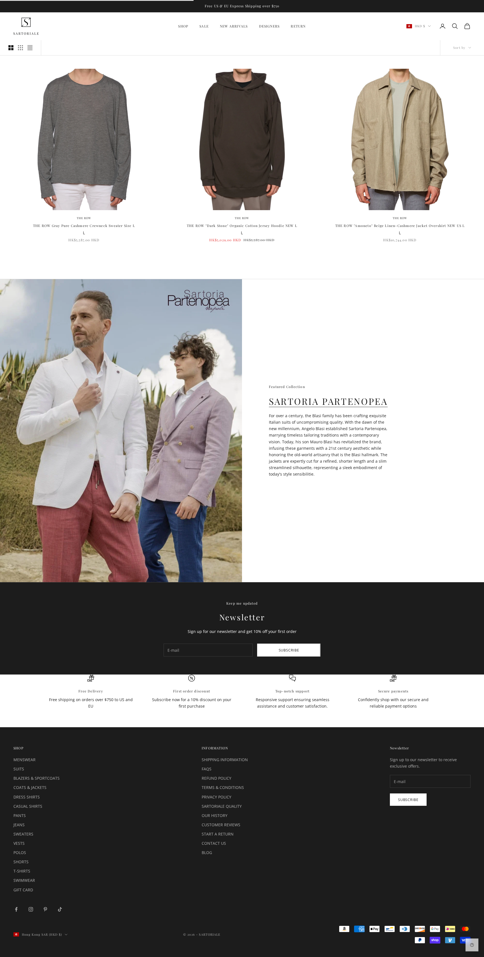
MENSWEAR (24, 759)
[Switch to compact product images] (29, 47)
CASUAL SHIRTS (27, 806)
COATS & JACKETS (29, 787)
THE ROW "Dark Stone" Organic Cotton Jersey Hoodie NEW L (242, 225)
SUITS (18, 769)
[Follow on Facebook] (16, 909)
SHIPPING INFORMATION (225, 759)
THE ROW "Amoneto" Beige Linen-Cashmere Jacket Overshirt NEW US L (400, 225)
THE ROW (84, 218)
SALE (204, 26)
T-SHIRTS (21, 871)
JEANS (19, 824)
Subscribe (289, 650)
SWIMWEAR (24, 880)
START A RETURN (218, 834)
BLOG (207, 852)
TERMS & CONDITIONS (223, 787)
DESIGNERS (269, 26)
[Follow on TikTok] (60, 909)
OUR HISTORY (214, 815)
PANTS (19, 815)
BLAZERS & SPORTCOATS (36, 778)
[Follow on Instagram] (31, 909)
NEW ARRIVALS (234, 26)
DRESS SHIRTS (26, 797)
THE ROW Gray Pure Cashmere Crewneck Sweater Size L (84, 225)
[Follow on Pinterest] (45, 909)
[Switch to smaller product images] (20, 47)
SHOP (183, 26)
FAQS (206, 769)
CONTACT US (214, 843)
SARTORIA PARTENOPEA (328, 401)
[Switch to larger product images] (10, 47)
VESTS (19, 843)
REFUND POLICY (216, 778)
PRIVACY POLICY (216, 797)
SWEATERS (23, 834)
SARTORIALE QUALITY (222, 806)
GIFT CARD (23, 889)
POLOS (19, 852)
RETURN (298, 26)
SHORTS (21, 861)
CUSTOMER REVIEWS (221, 824)
